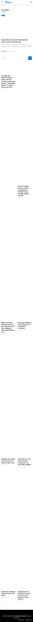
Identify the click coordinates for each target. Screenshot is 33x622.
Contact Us (21, 620)
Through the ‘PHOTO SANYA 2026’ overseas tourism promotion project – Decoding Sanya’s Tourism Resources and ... (8, 81)
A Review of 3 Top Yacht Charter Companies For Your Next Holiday (24, 462)
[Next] (5, 605)
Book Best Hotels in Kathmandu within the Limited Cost (14, 41)
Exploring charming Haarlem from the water (8, 593)
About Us (29, 620)
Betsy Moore (4, 51)
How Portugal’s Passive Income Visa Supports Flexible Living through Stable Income (23, 190)
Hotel (3, 15)
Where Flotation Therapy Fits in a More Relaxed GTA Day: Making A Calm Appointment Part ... (8, 327)
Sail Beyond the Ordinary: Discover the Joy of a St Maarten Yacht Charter (24, 595)
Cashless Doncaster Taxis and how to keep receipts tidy (8, 461)
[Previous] (2, 605)
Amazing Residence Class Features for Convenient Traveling (24, 325)
